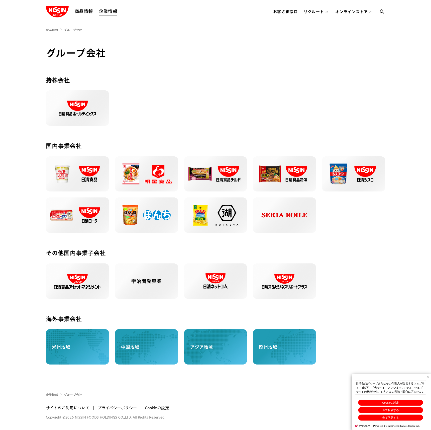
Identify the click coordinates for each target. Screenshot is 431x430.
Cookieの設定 (390, 402)
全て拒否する (390, 410)
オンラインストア (351, 12)
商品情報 (84, 11)
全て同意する (390, 417)
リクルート (314, 12)
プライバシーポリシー (117, 408)
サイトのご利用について (68, 408)
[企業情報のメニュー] (118, 11)
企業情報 (108, 11)
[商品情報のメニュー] (94, 11)
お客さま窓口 (285, 12)
